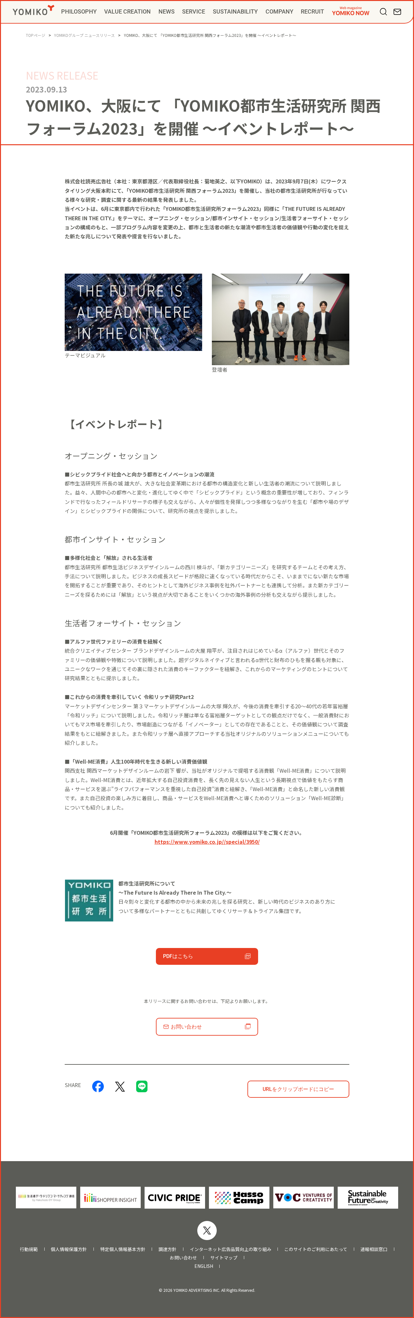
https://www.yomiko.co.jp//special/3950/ (207, 841)
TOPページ (35, 35)
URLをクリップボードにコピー (298, 1089)
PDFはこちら (178, 956)
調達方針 (167, 1249)
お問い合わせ (186, 1027)
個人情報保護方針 (69, 1249)
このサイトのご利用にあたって (315, 1249)
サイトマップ (223, 1257)
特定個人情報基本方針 (123, 1249)
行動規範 (29, 1249)
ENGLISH (203, 1266)
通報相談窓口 (373, 1249)
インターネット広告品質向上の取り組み (230, 1249)
